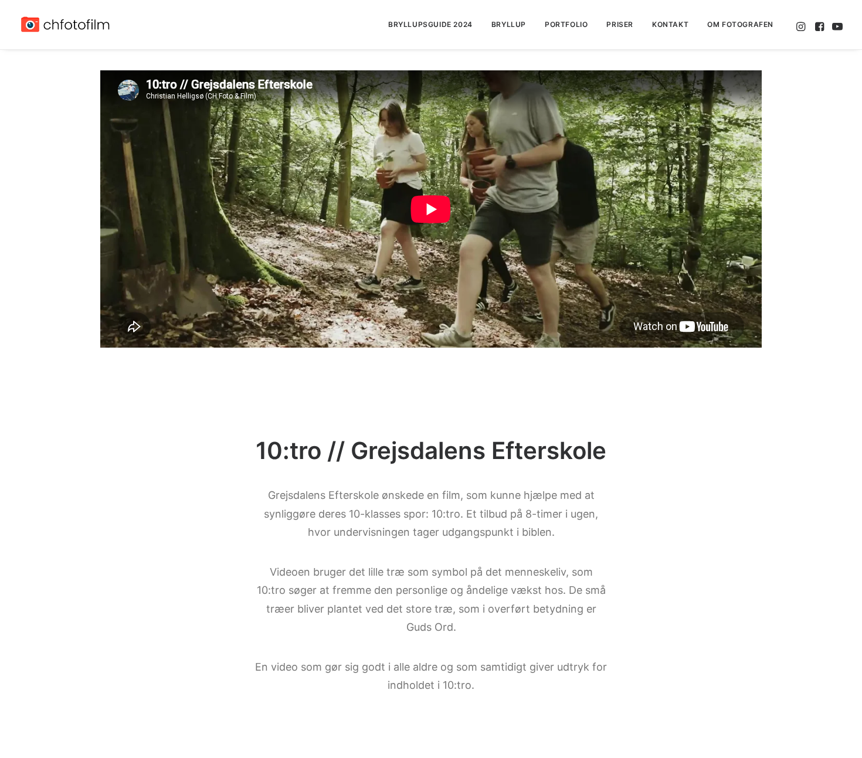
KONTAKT (670, 24)
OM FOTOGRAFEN (740, 24)
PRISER (619, 24)
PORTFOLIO (566, 24)
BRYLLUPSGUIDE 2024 (430, 24)
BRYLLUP (508, 24)
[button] (802, 24)
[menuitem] (430, 24)
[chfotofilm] (65, 24)
